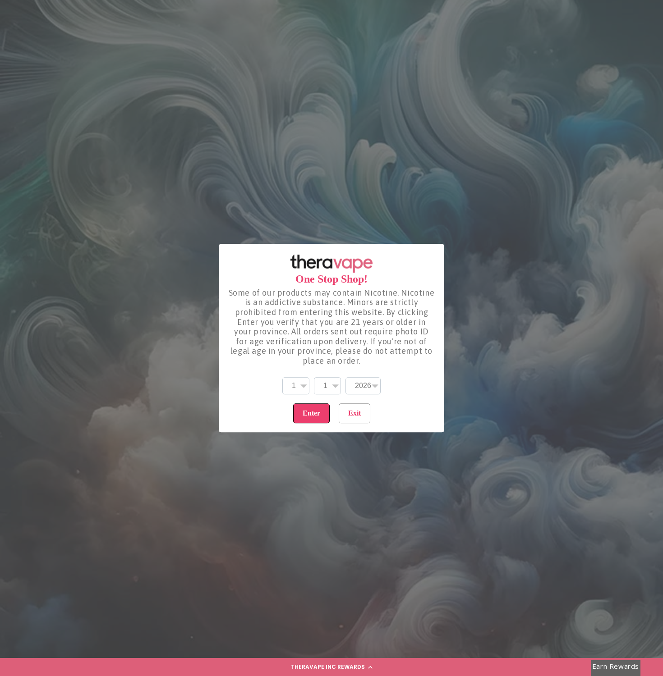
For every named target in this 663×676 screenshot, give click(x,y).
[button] (331, 667)
